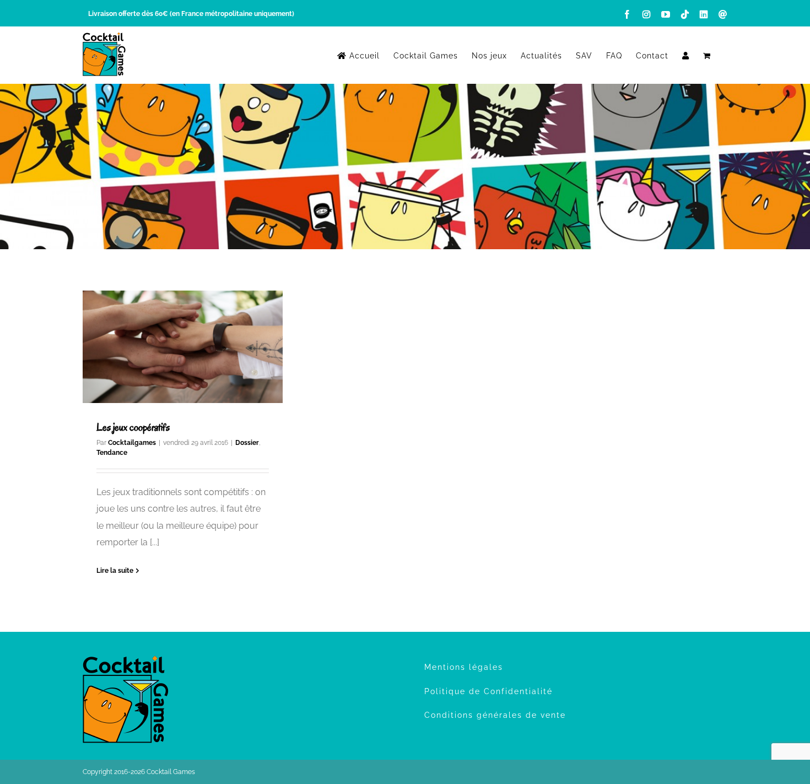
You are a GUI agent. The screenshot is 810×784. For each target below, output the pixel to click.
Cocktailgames (132, 443)
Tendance (111, 453)
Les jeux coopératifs (133, 427)
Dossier (247, 443)
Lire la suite (114, 570)
